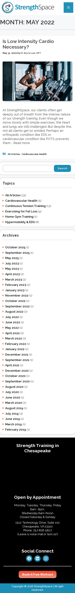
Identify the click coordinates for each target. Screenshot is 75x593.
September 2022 (17, 306)
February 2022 (15, 344)
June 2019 (12, 419)
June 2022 (12, 322)
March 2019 (13, 424)
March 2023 (13, 279)
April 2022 (12, 333)
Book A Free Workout (37, 574)
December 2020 (17, 370)
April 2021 (12, 365)
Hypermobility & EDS (20, 222)
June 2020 (12, 397)
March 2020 (13, 402)
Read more (21, 143)
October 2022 (15, 301)
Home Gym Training (19, 216)
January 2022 (14, 349)
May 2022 (12, 327)
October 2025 (15, 247)
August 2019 (14, 408)
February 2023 (15, 285)
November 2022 (16, 295)
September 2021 (17, 360)
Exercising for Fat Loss (21, 211)
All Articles (14, 154)
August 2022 (14, 311)
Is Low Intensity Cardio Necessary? (28, 44)
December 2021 (16, 354)
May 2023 (12, 268)
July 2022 (12, 317)
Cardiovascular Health (34, 154)
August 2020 (14, 386)
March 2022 (13, 338)
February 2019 (15, 429)
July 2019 (12, 413)
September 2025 (17, 252)
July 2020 (12, 392)
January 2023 (14, 290)
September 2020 (17, 381)
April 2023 (12, 274)
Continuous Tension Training (25, 206)
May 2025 (12, 258)
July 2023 (12, 263)
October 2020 (15, 376)
